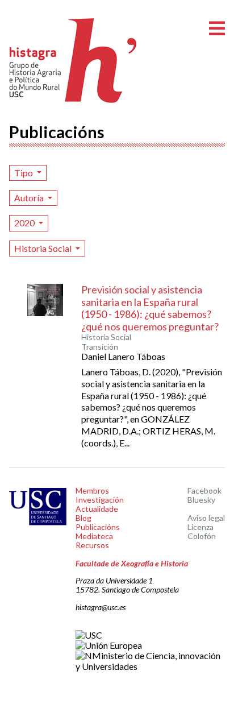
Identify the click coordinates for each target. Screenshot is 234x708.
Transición (99, 346)
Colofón (201, 536)
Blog (83, 518)
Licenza (200, 527)
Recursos (92, 545)
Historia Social (43, 248)
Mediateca (94, 536)
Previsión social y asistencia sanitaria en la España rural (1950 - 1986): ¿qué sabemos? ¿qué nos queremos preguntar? (150, 308)
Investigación (100, 499)
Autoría (29, 197)
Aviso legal (206, 518)
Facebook (204, 490)
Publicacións (98, 527)
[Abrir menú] (217, 28)
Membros (92, 490)
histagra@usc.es (101, 607)
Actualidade (97, 509)
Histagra (73, 60)
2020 (25, 222)
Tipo (24, 172)
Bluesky (201, 499)
